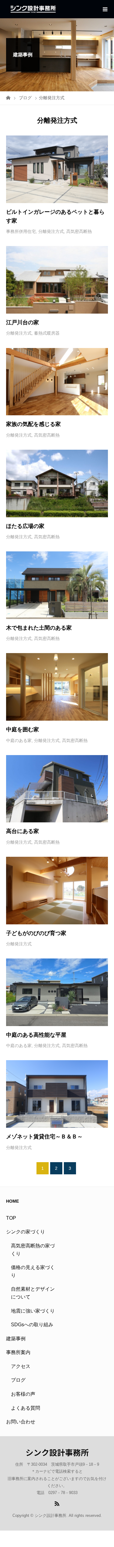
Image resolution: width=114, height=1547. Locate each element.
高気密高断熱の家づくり (33, 1249)
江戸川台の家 (23, 322)
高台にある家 (22, 831)
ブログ (18, 1380)
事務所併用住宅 (21, 231)
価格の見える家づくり (33, 1271)
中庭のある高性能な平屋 (36, 1035)
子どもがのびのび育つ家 (36, 933)
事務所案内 (18, 1352)
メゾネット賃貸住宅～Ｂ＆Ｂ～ (44, 1137)
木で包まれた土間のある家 (39, 628)
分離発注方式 (51, 231)
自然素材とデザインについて (33, 1292)
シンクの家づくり (25, 1231)
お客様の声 (23, 1394)
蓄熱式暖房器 (47, 333)
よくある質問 (25, 1408)
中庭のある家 (19, 740)
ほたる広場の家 (25, 526)
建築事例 (16, 1338)
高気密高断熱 (79, 231)
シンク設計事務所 (57, 1452)
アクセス (20, 1366)
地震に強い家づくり (33, 1310)
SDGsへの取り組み (32, 1324)
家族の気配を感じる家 (33, 424)
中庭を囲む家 (22, 729)
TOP (11, 1218)
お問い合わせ (20, 1421)
